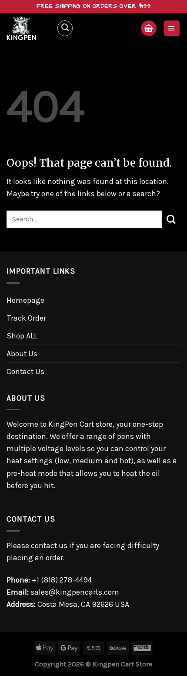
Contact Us (25, 371)
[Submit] (171, 219)
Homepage (25, 300)
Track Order (26, 318)
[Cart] (148, 28)
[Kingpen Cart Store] (28, 28)
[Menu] (172, 28)
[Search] (65, 28)
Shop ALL (22, 335)
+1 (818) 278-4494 (62, 580)
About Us (22, 353)
